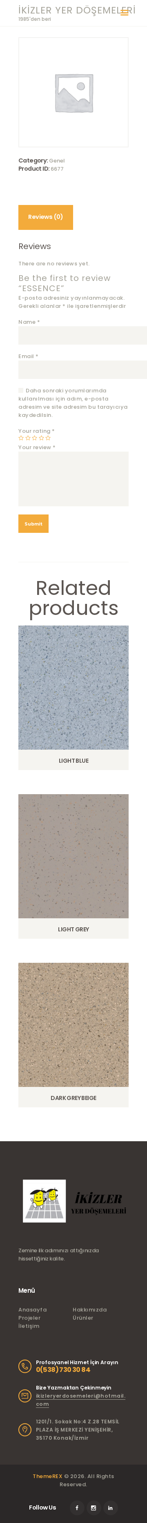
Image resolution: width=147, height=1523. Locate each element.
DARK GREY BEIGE (73, 1098)
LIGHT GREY (73, 929)
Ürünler (83, 1318)
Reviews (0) (45, 217)
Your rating (36, 431)
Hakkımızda (90, 1310)
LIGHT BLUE (73, 760)
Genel (57, 161)
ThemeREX (47, 1476)
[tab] (45, 217)
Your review (37, 447)
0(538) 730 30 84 (63, 1369)
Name (29, 322)
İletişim (28, 1326)
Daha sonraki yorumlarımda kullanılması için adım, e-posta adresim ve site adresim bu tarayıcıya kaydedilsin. (73, 403)
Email (28, 356)
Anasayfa (32, 1310)
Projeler (29, 1318)
